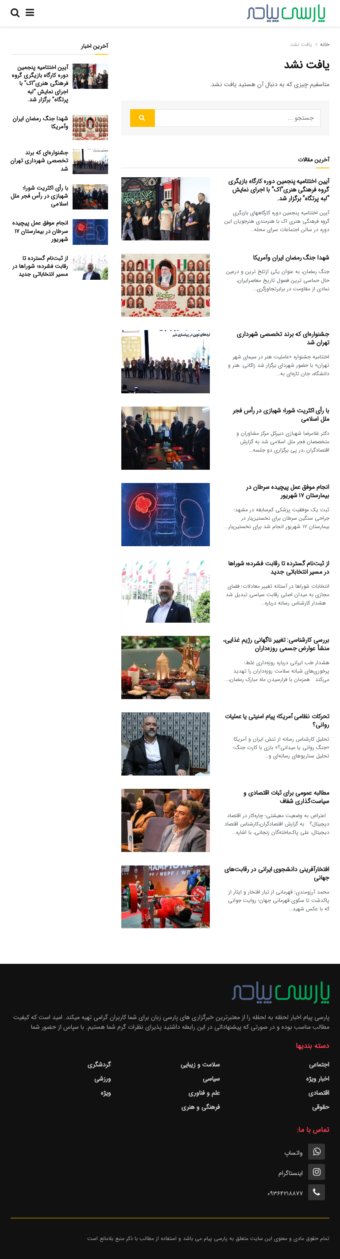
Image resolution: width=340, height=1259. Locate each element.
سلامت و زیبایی (200, 1064)
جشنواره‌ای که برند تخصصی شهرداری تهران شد (283, 338)
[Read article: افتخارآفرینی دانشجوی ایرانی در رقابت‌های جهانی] (165, 896)
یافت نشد (301, 44)
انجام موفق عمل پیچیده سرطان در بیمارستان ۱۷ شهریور (287, 491)
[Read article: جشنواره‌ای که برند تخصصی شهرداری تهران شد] (165, 361)
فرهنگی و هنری (201, 1107)
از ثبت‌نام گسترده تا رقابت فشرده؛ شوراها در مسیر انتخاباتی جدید (278, 568)
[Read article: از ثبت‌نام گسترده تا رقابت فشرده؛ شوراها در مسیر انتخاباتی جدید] (165, 591)
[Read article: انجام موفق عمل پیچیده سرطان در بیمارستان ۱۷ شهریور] (165, 514)
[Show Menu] (30, 13)
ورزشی (102, 1079)
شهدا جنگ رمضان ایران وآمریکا (291, 257)
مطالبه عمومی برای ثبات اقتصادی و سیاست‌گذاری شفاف (286, 797)
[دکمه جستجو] (15, 13)
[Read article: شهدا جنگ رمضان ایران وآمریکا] (165, 285)
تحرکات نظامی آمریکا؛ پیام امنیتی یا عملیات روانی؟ (277, 720)
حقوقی (320, 1107)
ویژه (106, 1093)
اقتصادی (319, 1093)
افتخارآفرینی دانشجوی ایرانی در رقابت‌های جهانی (276, 873)
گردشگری (99, 1064)
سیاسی (211, 1079)
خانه (324, 44)
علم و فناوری (204, 1093)
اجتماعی (319, 1064)
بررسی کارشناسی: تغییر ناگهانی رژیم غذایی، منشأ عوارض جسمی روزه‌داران (276, 644)
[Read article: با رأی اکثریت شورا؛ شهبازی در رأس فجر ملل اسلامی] (165, 438)
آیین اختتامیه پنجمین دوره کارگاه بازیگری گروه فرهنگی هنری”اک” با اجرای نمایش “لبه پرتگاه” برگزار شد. (278, 189)
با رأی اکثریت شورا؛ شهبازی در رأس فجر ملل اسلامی (281, 415)
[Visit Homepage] (286, 13)
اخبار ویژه (317, 1079)
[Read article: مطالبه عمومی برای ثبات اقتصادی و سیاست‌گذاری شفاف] (165, 820)
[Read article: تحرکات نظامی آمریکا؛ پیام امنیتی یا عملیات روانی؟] (165, 744)
